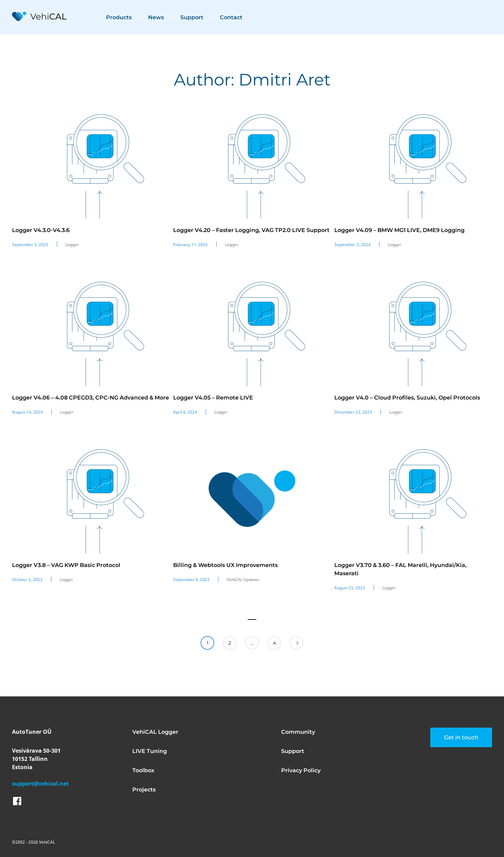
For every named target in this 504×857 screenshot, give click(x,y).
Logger (72, 244)
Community (298, 732)
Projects (144, 789)
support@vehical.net (40, 783)
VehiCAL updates (243, 579)
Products (119, 17)
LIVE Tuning (149, 751)
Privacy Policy (301, 770)
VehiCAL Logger (155, 732)
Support (191, 17)
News (156, 17)
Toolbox (143, 770)
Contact (231, 17)
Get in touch (461, 737)
